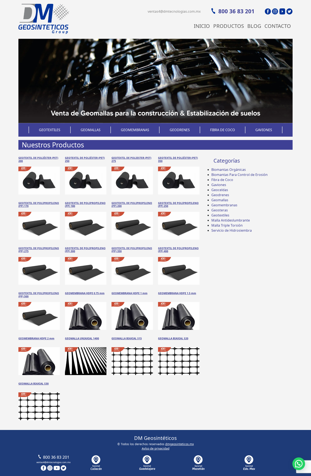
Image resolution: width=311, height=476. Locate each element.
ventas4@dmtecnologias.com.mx (174, 11)
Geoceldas (219, 190)
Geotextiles (49, 130)
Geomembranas (135, 130)
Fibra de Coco (222, 179)
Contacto (277, 25)
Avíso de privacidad (155, 448)
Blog (254, 25)
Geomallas (90, 130)
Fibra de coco (222, 130)
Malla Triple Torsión (227, 225)
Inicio (202, 25)
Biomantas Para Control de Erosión (239, 174)
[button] (298, 463)
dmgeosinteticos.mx (179, 444)
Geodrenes (180, 130)
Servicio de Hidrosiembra (231, 230)
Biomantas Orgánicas (228, 169)
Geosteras (219, 210)
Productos (228, 25)
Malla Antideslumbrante (230, 220)
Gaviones (263, 130)
